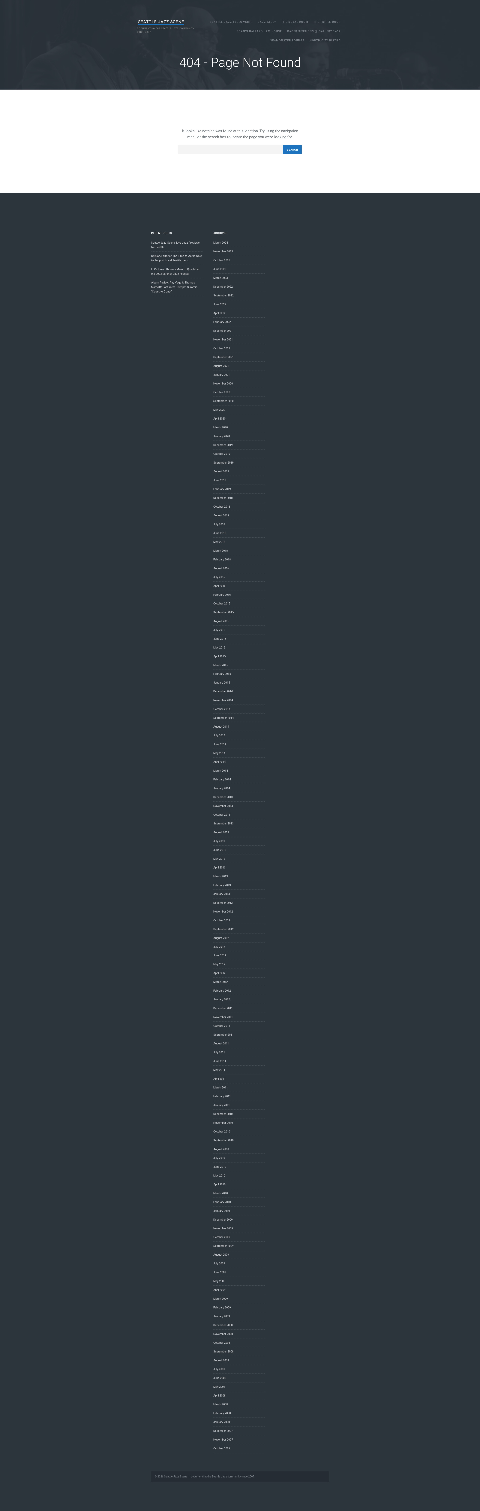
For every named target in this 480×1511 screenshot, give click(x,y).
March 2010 (220, 1193)
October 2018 (221, 506)
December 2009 (223, 1219)
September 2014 (223, 718)
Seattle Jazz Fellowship (231, 21)
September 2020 (223, 401)
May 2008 (219, 1386)
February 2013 (222, 885)
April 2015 (219, 656)
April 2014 (219, 762)
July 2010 (219, 1158)
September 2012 (223, 929)
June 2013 (219, 850)
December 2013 (223, 797)
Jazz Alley (267, 21)
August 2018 (221, 515)
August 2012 (221, 938)
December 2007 (223, 1430)
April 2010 (219, 1184)
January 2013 (221, 894)
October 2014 (221, 709)
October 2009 (221, 1237)
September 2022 (223, 295)
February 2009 (222, 1307)
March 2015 (220, 665)
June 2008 (219, 1378)
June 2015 (219, 638)
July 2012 (219, 946)
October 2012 (221, 920)
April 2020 (219, 418)
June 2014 (219, 744)
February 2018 (222, 559)
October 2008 (221, 1342)
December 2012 (223, 902)
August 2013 (221, 832)
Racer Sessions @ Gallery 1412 (314, 31)
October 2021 (221, 348)
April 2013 (219, 867)
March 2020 (220, 427)
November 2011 (223, 1017)
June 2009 (219, 1272)
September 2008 (223, 1351)
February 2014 (222, 779)
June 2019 (219, 480)
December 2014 (223, 691)
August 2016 (221, 568)
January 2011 (221, 1105)
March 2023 (220, 278)
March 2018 (220, 550)
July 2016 (219, 577)
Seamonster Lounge (287, 40)
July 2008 (219, 1369)
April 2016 (219, 586)
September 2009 (223, 1246)
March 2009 (220, 1298)
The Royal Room (294, 21)
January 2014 (221, 788)
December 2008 (223, 1325)
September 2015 (223, 612)
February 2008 (222, 1413)
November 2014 (223, 700)
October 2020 (221, 392)
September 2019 (223, 462)
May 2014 (219, 753)
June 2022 (219, 304)
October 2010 (221, 1131)
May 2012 (219, 964)
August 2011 (221, 1043)
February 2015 (222, 673)
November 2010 (223, 1122)
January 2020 (221, 436)
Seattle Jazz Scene (161, 21)
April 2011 (219, 1078)
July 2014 (219, 735)
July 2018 (219, 524)
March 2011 (220, 1087)
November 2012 (223, 911)
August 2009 (221, 1254)
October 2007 (221, 1448)
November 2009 (223, 1228)
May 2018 (219, 542)
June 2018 (219, 533)
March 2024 (220, 242)
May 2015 (219, 647)
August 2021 (221, 366)
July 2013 (219, 841)
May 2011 (219, 1070)
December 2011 (223, 1008)
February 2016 (222, 594)
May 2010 (219, 1175)
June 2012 (219, 955)
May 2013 (219, 858)
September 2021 (223, 357)
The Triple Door (327, 21)
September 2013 (223, 823)
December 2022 (223, 286)
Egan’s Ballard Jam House (259, 31)
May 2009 (219, 1281)
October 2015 (221, 603)
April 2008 (219, 1395)
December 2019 (223, 445)
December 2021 (223, 330)
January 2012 (221, 999)
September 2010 (223, 1140)
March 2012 (220, 982)
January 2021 (221, 374)
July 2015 (219, 630)
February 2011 (222, 1096)
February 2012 (222, 990)
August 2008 (221, 1360)
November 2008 (223, 1334)
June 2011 (219, 1061)
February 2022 (222, 322)
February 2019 (222, 489)
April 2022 (219, 313)
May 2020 (219, 409)
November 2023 (223, 251)
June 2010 (219, 1166)
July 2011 (219, 1052)
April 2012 (219, 973)
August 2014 (221, 726)
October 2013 (221, 814)
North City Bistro (325, 40)
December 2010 (223, 1114)
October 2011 (221, 1026)
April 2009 (219, 1290)
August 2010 (221, 1149)
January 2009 (221, 1316)
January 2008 (221, 1422)
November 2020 (223, 383)
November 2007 (223, 1439)
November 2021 (223, 339)
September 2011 (223, 1034)
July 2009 (219, 1263)
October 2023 (221, 260)
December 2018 (223, 498)
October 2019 (221, 454)
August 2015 (221, 621)
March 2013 (220, 876)
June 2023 (219, 269)
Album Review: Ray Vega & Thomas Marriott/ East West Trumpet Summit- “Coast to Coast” (174, 287)
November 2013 (223, 806)
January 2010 (221, 1211)
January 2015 (221, 682)
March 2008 (220, 1404)
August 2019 (221, 471)
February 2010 (222, 1202)
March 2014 (220, 770)
